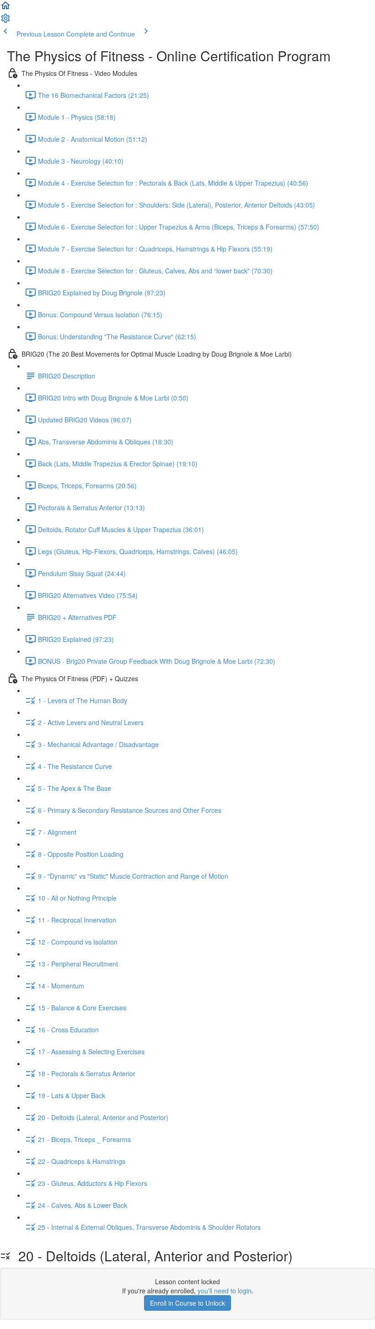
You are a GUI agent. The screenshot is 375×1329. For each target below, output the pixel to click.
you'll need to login (225, 1290)
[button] (5, 8)
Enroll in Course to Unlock (187, 1303)
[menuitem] (5, 21)
